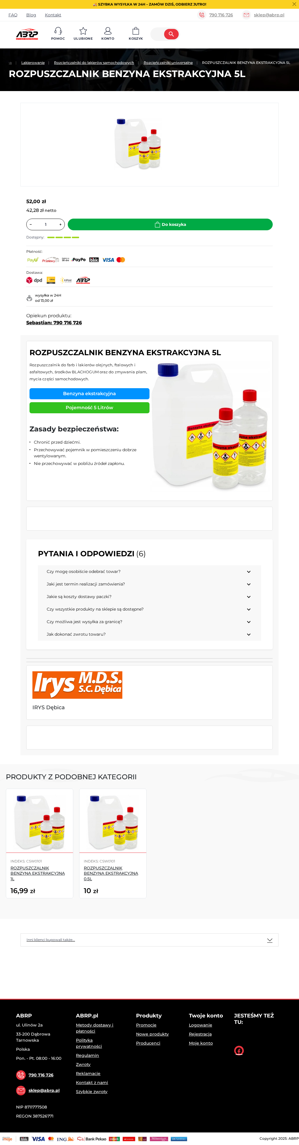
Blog (31, 15)
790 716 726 (221, 15)
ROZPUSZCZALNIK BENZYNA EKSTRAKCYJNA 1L (38, 873)
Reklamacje (88, 1073)
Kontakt (53, 15)
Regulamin (87, 1055)
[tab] (149, 940)
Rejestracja (200, 1034)
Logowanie (200, 1025)
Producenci (148, 1043)
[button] (58, 34)
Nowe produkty (152, 1034)
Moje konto (201, 1043)
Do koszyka (174, 224)
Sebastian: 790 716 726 (54, 322)
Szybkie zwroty (91, 1091)
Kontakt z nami (92, 1082)
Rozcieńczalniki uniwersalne (168, 62)
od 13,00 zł (44, 300)
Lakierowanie (33, 62)
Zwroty (83, 1064)
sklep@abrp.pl (269, 15)
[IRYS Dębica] (77, 685)
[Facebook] (239, 1050)
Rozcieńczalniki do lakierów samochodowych (94, 62)
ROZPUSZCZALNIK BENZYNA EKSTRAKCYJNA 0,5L (111, 873)
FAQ (13, 15)
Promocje (146, 1025)
